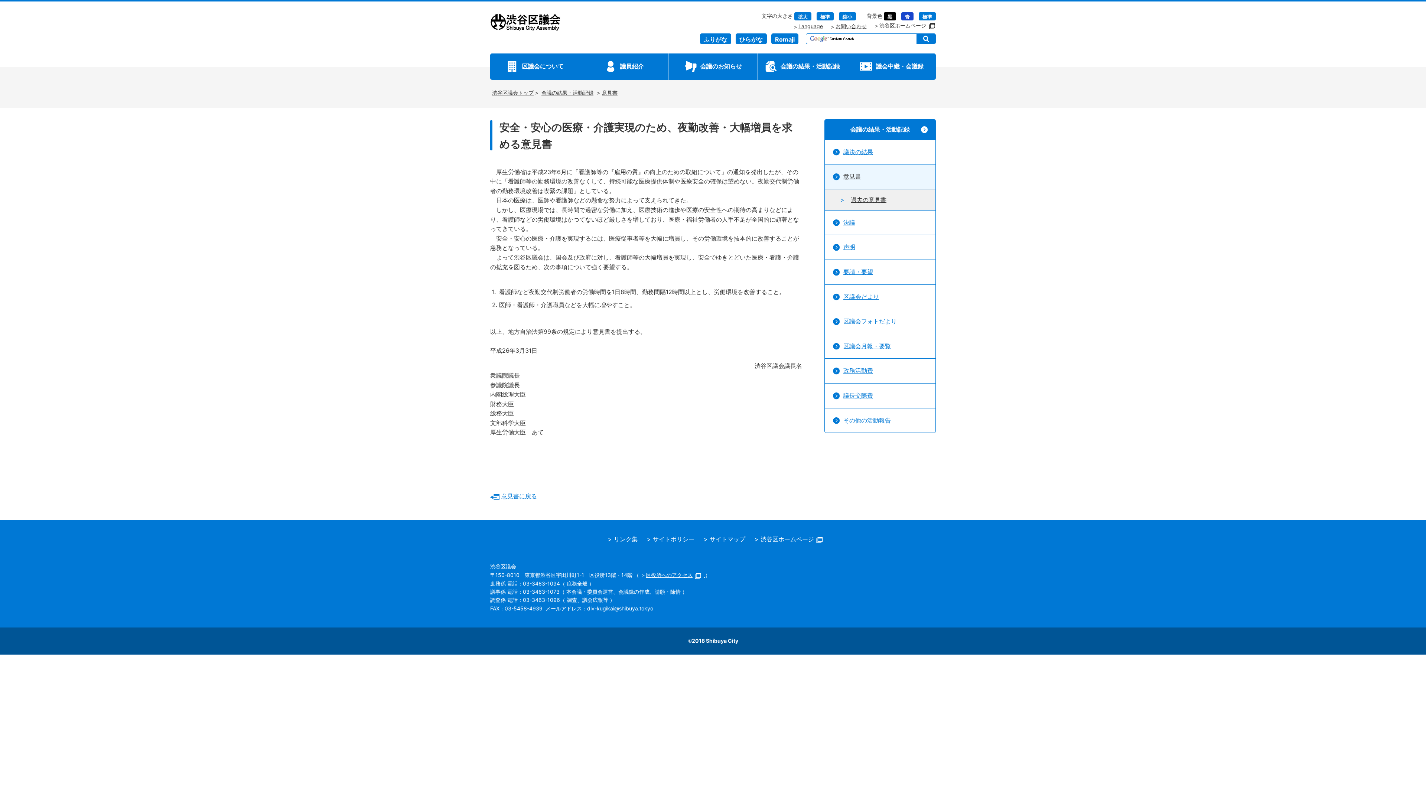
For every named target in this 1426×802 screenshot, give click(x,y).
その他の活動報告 (867, 420)
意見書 (610, 92)
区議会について (543, 66)
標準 (825, 17)
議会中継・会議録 (900, 66)
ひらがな (751, 39)
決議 (849, 222)
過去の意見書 (868, 199)
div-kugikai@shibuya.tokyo (620, 608)
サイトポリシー (673, 539)
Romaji (785, 39)
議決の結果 (858, 152)
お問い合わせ (851, 26)
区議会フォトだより (870, 321)
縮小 (847, 17)
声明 (849, 247)
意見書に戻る (519, 496)
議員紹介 (632, 66)
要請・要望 (858, 272)
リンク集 (626, 539)
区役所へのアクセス (669, 575)
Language (810, 26)
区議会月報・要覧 (867, 346)
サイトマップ (727, 539)
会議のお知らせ (721, 66)
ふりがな (715, 39)
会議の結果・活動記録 (810, 66)
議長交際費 (858, 395)
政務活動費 (858, 370)
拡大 (803, 17)
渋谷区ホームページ (902, 25)
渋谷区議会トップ (513, 92)
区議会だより (861, 296)
